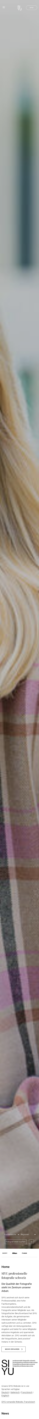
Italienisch (15, 1392)
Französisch (26, 1392)
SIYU (31, 8)
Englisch (5, 1395)
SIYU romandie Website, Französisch (18, 1402)
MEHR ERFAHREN (12, 1349)
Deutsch (5, 1392)
